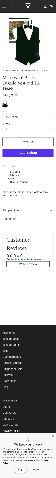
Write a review (28, 264)
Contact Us (9, 412)
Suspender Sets (12, 369)
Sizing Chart (10, 95)
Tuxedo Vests (10, 338)
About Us (8, 418)
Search (6, 406)
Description (9, 166)
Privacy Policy (11, 430)
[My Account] (45, 6)
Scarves (7, 374)
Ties (5, 350)
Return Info (9, 218)
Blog (5, 386)
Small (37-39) (12, 117)
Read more (9, 196)
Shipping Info (10, 210)
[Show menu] (4, 6)
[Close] (53, 436)
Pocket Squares (12, 362)
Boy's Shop (9, 381)
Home (5, 70)
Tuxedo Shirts (11, 344)
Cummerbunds (11, 356)
